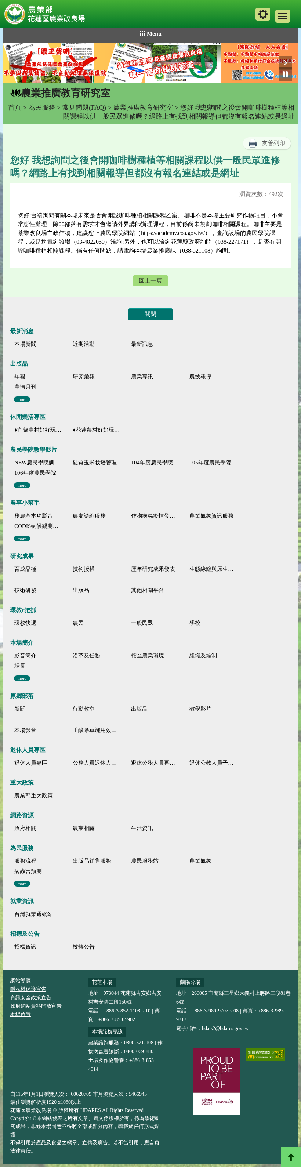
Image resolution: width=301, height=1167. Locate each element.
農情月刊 (25, 387)
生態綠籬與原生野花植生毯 (213, 569)
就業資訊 (22, 901)
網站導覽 (20, 980)
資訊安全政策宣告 (30, 997)
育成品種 (25, 569)
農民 (78, 623)
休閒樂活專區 (28, 417)
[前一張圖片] (15, 63)
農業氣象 (200, 861)
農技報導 (200, 377)
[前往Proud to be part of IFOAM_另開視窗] (216, 1081)
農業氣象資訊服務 (211, 516)
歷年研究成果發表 (153, 569)
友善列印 (273, 143)
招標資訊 (25, 947)
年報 (19, 377)
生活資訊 (142, 828)
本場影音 (25, 730)
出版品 (19, 363)
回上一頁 (150, 281)
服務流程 (25, 861)
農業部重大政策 (33, 795)
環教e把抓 (23, 610)
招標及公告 (25, 934)
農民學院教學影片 (33, 449)
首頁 (14, 107)
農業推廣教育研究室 (143, 107)
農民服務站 (145, 861)
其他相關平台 (147, 590)
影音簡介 (25, 656)
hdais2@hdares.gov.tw (225, 1028)
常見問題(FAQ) (84, 107)
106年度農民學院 (35, 473)
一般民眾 (142, 623)
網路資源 (22, 815)
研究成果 (22, 556)
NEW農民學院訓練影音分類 (38, 462)
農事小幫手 (25, 503)
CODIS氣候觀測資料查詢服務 (38, 526)
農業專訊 (142, 377)
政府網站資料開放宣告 (36, 1006)
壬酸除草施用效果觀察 (96, 730)
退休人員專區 (28, 750)
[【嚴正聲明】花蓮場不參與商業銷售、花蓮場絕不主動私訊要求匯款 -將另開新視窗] (150, 63)
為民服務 (42, 107)
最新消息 (22, 331)
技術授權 (84, 569)
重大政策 (22, 782)
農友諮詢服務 (89, 516)
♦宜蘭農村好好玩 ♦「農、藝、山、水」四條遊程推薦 (38, 430)
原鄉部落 (22, 696)
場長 (19, 666)
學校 (194, 623)
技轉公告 (84, 947)
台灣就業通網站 (33, 914)
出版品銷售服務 (92, 861)
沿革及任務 (86, 656)
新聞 (19, 709)
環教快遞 (25, 623)
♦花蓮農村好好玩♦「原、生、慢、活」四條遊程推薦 (96, 430)
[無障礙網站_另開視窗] (265, 1054)
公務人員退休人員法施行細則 (96, 763)
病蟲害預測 (28, 871)
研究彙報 (84, 377)
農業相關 (84, 828)
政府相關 (25, 828)
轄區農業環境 (147, 656)
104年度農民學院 (152, 462)
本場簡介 (22, 642)
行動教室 (84, 709)
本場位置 (20, 1014)
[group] (150, 63)
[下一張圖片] (285, 63)
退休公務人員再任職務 (154, 763)
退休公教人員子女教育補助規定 (213, 763)
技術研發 (25, 590)
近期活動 (84, 344)
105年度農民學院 (210, 462)
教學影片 (200, 709)
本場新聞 (25, 344)
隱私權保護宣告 (28, 989)
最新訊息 (142, 344)
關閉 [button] (150, 314)
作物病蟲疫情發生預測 (154, 516)
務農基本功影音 (33, 516)
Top (291, 1157)
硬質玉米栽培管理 (95, 462)
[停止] (285, 74)
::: (7, 94)
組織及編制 (203, 656)
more (22, 399)
